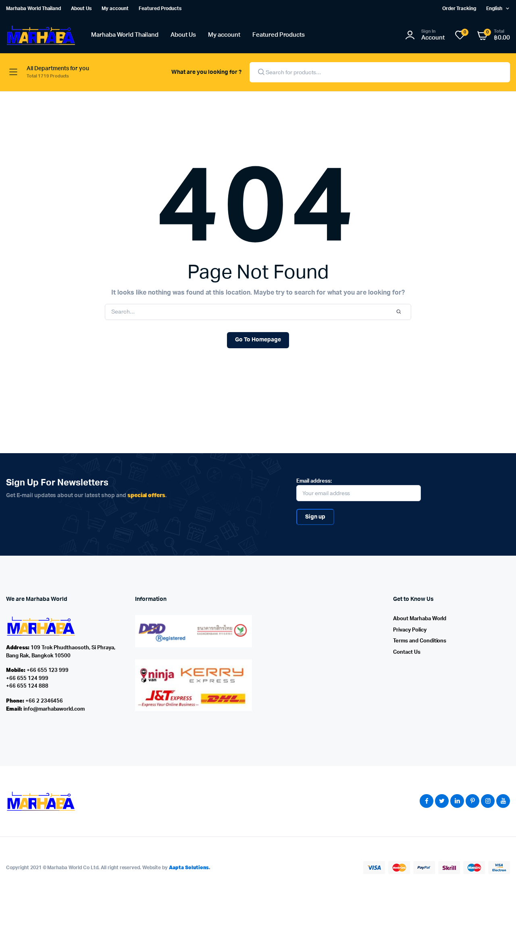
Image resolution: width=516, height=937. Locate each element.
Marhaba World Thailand (33, 8)
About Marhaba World (419, 618)
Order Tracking (459, 8)
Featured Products (160, 8)
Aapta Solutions (189, 867)
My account (115, 8)
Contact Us (406, 652)
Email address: (314, 481)
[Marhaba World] (40, 35)
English (494, 8)
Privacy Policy (410, 630)
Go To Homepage (258, 340)
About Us (81, 8)
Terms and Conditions (419, 641)
